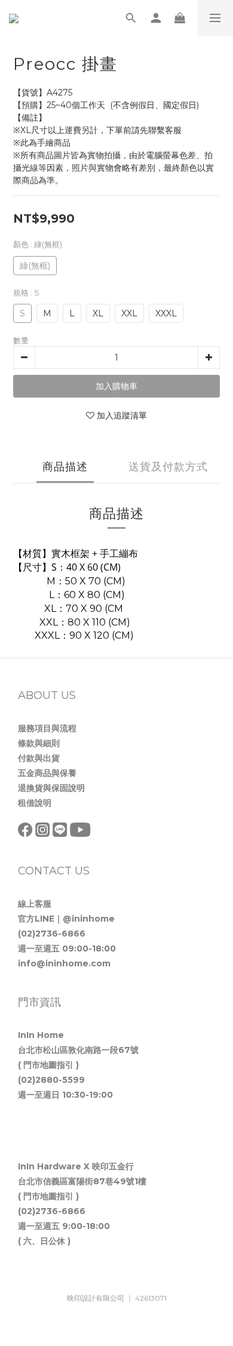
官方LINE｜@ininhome (66, 918)
